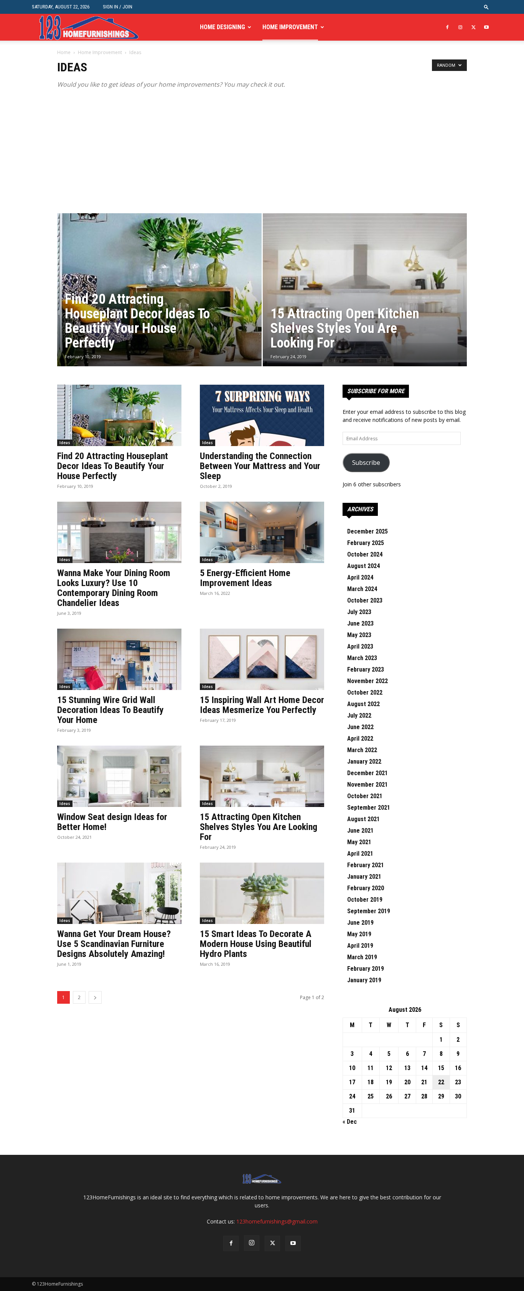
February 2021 (365, 865)
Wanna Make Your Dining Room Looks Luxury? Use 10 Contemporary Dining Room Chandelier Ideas (113, 588)
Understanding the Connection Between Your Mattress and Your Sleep (260, 466)
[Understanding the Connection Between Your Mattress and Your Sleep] (262, 415)
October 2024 (364, 554)
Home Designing (222, 27)
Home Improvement (290, 27)
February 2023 (365, 669)
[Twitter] (473, 27)
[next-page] (95, 997)
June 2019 (360, 922)
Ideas (64, 442)
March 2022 (362, 750)
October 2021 (364, 796)
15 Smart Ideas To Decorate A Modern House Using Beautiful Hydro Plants (255, 944)
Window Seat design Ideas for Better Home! (112, 822)
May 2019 (359, 934)
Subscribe (366, 462)
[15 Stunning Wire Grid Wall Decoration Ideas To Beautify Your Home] (119, 659)
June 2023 (360, 623)
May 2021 (359, 842)
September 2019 (368, 911)
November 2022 (367, 681)
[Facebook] (447, 27)
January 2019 (364, 980)
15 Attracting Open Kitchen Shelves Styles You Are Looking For (258, 827)
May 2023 (359, 635)
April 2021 (360, 853)
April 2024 (360, 577)
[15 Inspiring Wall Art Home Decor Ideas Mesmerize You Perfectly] (262, 659)
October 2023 (364, 600)
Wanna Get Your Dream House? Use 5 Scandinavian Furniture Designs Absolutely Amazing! (114, 944)
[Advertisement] (262, 155)
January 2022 (364, 761)
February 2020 (365, 888)
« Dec (350, 1121)
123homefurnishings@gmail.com (277, 1221)
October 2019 (364, 899)
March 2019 (362, 957)
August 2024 (363, 566)
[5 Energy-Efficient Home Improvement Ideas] (262, 532)
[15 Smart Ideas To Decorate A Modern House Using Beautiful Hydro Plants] (262, 893)
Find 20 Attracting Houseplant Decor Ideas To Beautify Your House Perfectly (112, 466)
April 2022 (360, 738)
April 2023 (360, 646)
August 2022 (363, 704)
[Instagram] (460, 27)
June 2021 (360, 830)
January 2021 (364, 876)
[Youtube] (486, 27)
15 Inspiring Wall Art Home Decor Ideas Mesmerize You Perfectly (262, 705)
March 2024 (362, 589)
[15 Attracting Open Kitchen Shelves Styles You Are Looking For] (365, 301)
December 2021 (367, 773)
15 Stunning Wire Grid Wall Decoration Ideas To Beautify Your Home (110, 710)
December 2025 (367, 531)
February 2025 (365, 543)
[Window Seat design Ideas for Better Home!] (119, 776)
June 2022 (360, 727)
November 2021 (367, 784)
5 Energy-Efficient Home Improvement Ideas (245, 578)
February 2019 (365, 968)
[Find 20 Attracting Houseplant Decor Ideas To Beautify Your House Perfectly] (159, 301)
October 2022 (364, 692)
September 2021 (368, 807)
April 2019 (360, 945)
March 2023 (362, 658)
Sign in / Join (117, 7)
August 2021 (363, 819)
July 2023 (359, 612)
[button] (486, 7)
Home (64, 52)
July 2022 (359, 715)
